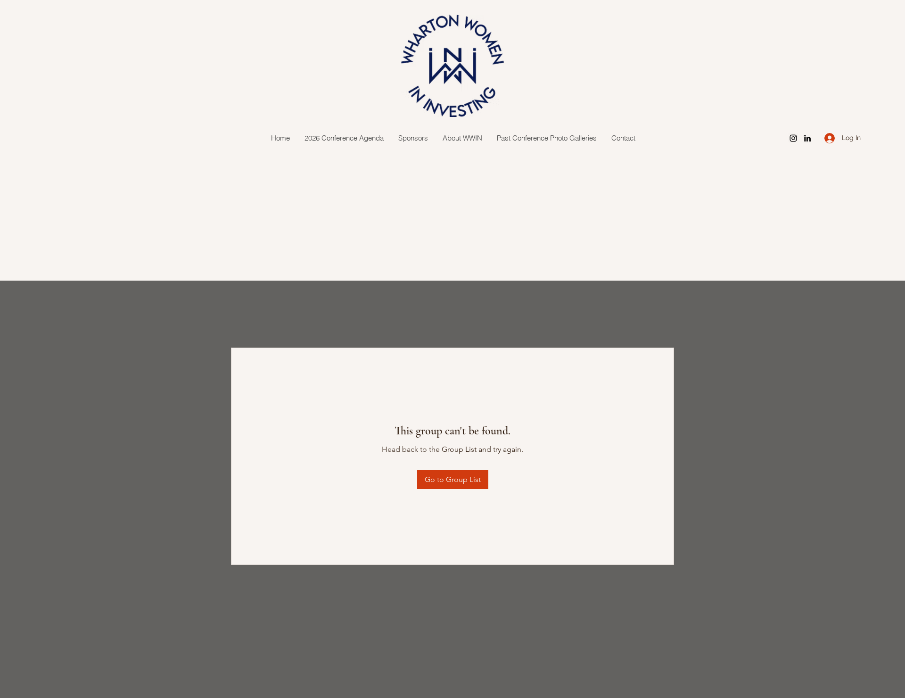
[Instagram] (793, 138)
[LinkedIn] (807, 138)
